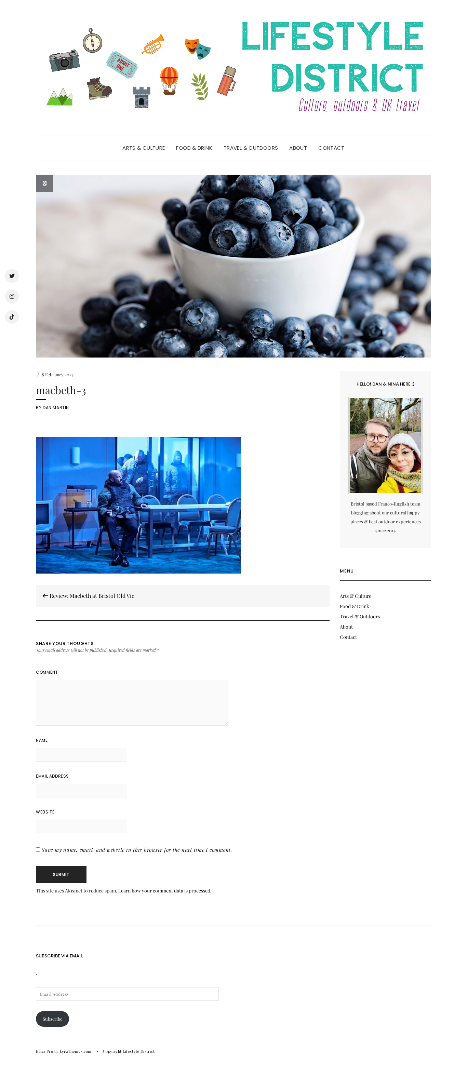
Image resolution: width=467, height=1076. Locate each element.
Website (45, 812)
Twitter (12, 276)
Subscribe (53, 1019)
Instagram (12, 296)
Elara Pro (44, 1051)
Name (42, 740)
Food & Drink (194, 147)
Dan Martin (56, 408)
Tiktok (12, 317)
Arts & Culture (143, 147)
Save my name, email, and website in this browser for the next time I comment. (137, 849)
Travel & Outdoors (251, 147)
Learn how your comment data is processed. (165, 890)
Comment (47, 672)
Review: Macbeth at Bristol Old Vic (91, 595)
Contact (331, 147)
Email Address (52, 776)
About (298, 147)
